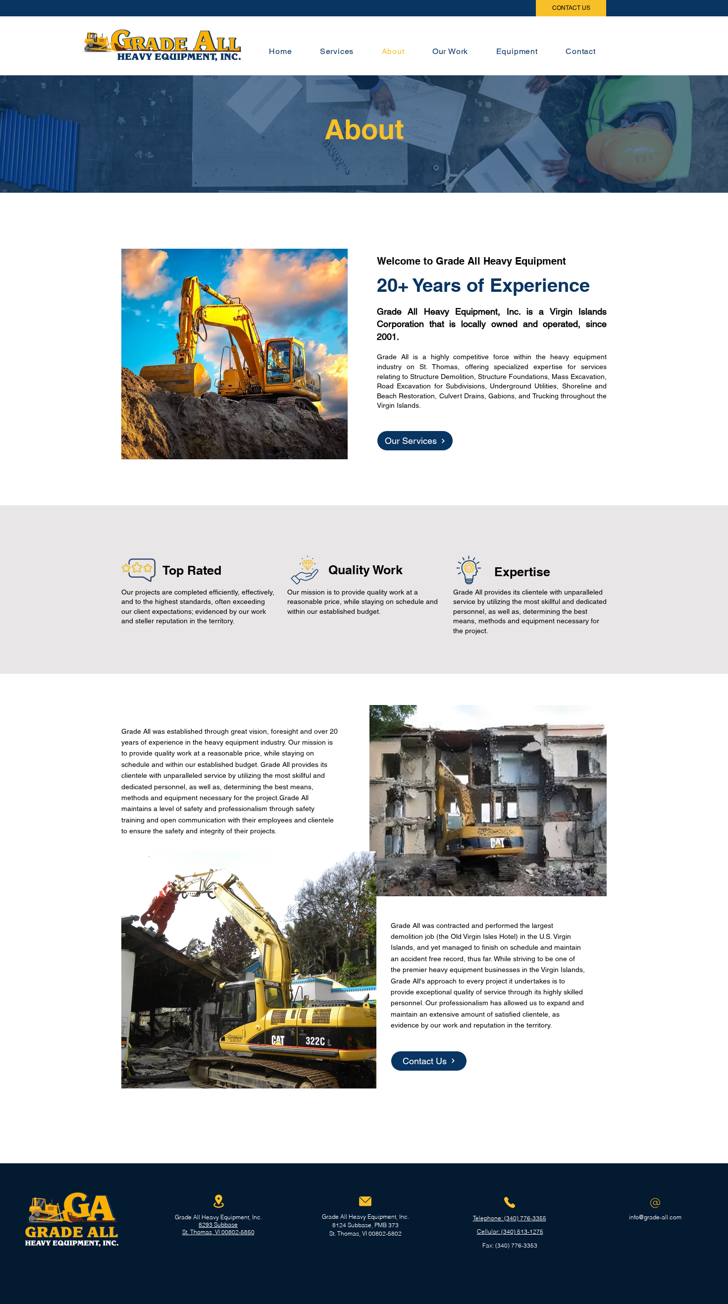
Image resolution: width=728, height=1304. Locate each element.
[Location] (218, 1201)
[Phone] (509, 1202)
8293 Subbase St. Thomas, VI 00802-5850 (218, 1228)
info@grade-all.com (655, 1217)
